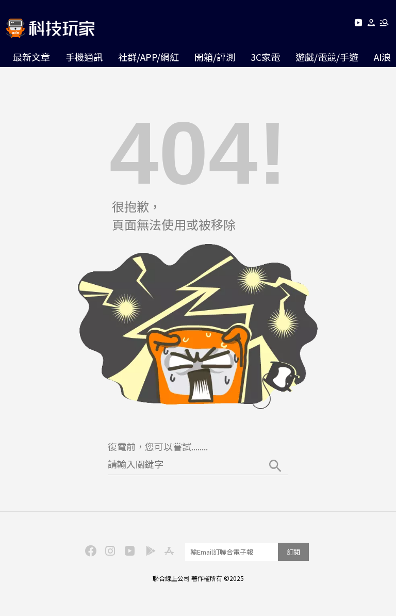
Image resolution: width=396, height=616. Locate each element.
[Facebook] (89, 550)
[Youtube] (358, 24)
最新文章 (31, 56)
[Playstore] (148, 550)
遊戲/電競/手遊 (326, 56)
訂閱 (293, 552)
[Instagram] (109, 550)
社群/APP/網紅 (148, 56)
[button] (371, 24)
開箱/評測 (214, 56)
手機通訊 (84, 56)
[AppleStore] (167, 550)
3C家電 (265, 56)
